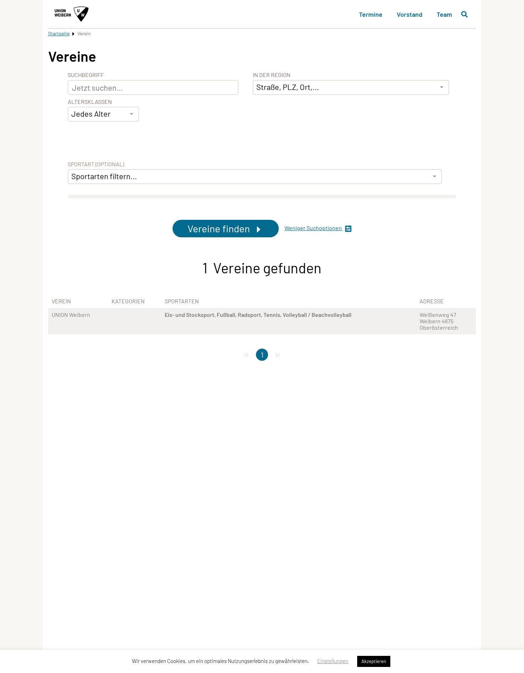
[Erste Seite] (246, 355)
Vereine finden (219, 228)
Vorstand (409, 14)
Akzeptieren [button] (373, 661)
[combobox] (103, 114)
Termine (370, 14)
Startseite (59, 33)
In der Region (272, 75)
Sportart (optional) (96, 164)
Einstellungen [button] (332, 661)
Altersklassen (90, 101)
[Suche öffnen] (464, 14)
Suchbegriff (86, 75)
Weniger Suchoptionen (313, 228)
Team (444, 14)
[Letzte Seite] (278, 355)
